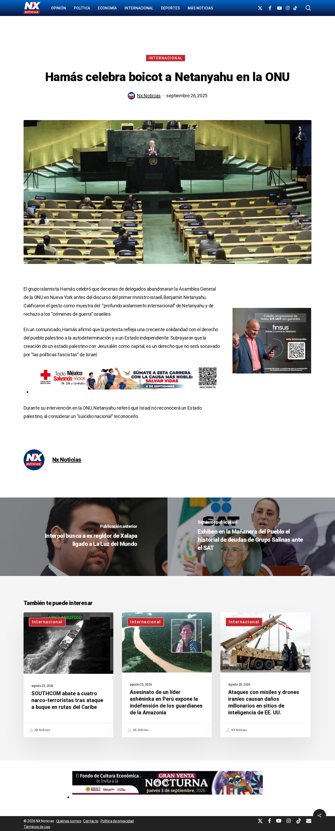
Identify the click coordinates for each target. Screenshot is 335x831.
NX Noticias (42, 730)
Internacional (165, 58)
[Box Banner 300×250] (271, 375)
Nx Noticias (149, 95)
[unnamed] (167, 797)
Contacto (90, 821)
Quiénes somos (68, 821)
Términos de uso (37, 827)
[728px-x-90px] (126, 391)
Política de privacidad (117, 821)
